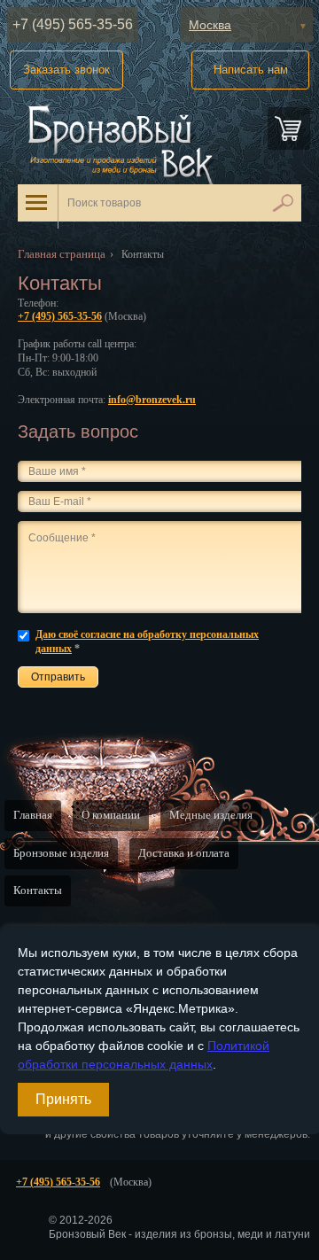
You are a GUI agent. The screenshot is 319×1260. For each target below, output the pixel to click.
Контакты (37, 890)
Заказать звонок (66, 69)
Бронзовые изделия (61, 852)
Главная (32, 814)
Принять (63, 1099)
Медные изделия (211, 814)
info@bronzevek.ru (152, 399)
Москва (210, 25)
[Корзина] (289, 128)
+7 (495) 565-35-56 (72, 24)
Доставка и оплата (184, 852)
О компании (111, 814)
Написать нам (251, 69)
